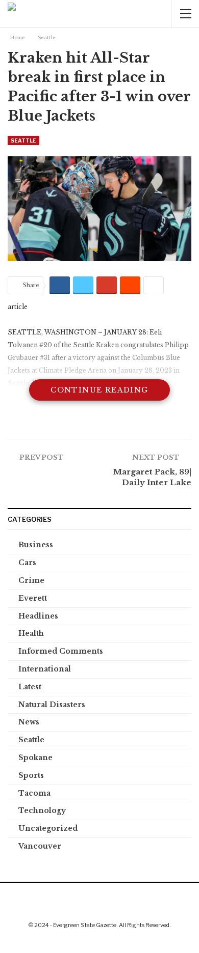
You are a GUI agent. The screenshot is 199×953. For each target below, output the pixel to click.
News (28, 721)
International (44, 669)
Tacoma (34, 793)
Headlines (38, 616)
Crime (31, 580)
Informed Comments (60, 651)
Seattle (23, 140)
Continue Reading (99, 390)
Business (35, 544)
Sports (31, 775)
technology (42, 810)
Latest (29, 686)
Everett (32, 598)
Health (31, 633)
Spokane (35, 757)
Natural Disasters (51, 704)
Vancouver (39, 846)
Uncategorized (48, 828)
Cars (27, 562)
